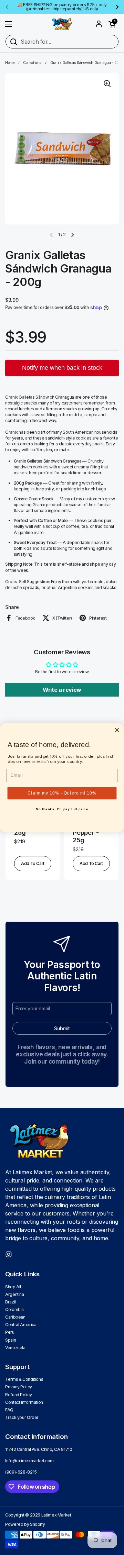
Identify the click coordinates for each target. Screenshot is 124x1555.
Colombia (14, 1309)
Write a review (62, 689)
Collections (32, 62)
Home (9, 62)
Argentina (14, 1294)
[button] (112, 24)
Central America (21, 1324)
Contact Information (24, 1402)
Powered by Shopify (25, 1524)
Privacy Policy (18, 1386)
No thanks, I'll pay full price (62, 809)
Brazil (10, 1301)
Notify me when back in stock (62, 367)
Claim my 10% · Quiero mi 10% (62, 793)
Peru (9, 1332)
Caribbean (15, 1317)
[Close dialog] (117, 729)
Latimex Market (56, 1515)
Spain (10, 1340)
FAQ (9, 1409)
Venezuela (15, 1347)
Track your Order (22, 1417)
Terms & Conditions (24, 1379)
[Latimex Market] (62, 24)
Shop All (13, 1286)
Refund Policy (18, 1394)
